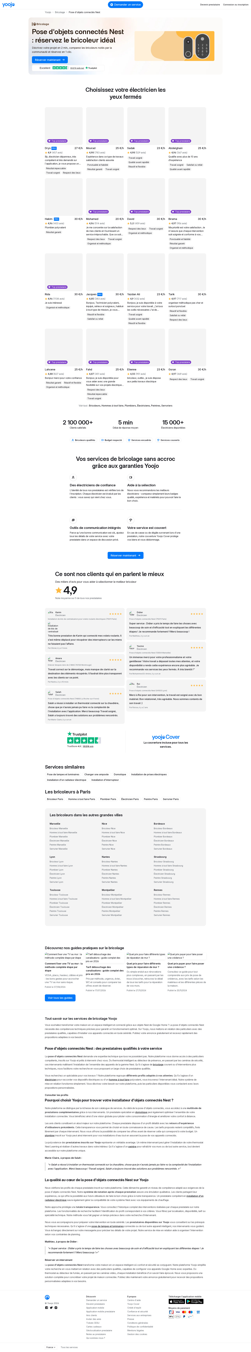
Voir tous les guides (60, 997)
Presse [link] (130, 1319)
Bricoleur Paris (55, 799)
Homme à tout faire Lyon (61, 865)
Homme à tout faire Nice (113, 832)
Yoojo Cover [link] (133, 1304)
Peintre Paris (151, 799)
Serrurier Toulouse (59, 915)
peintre (132, 1146)
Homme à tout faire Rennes (167, 899)
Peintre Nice (108, 844)
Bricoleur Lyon (56, 861)
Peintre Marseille (58, 844)
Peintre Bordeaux (162, 844)
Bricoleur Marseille (59, 828)
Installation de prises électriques (149, 774)
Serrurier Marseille (59, 849)
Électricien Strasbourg (164, 874)
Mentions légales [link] (135, 1330)
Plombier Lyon (56, 869)
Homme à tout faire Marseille (63, 832)
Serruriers (166, 405)
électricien (51, 1079)
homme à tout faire (119, 1079)
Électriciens (143, 405)
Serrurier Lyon (56, 882)
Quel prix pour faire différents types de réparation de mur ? (144, 965)
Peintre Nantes (109, 878)
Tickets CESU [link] (92, 1323)
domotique (141, 1112)
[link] (57, 693)
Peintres (155, 405)
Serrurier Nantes (110, 882)
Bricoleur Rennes (162, 894)
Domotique (120, 774)
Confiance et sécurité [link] (137, 1311)
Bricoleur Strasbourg (164, 861)
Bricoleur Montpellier (112, 894)
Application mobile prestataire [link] (100, 1311)
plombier (50, 1135)
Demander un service (127, 4)
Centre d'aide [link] (134, 1300)
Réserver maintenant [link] (48, 59)
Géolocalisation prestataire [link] (99, 1330)
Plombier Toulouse (59, 903)
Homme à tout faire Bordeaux (168, 832)
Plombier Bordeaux (163, 836)
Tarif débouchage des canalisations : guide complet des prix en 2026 (105, 970)
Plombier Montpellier (112, 903)
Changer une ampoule (96, 774)
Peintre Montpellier (111, 911)
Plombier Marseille (59, 836)
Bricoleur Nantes (110, 861)
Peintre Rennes (161, 911)
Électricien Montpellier (112, 907)
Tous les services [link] (69, 1347)
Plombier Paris (108, 799)
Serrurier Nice (108, 849)
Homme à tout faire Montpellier (116, 899)
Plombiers (130, 405)
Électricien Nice (109, 840)
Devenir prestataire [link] (95, 1304)
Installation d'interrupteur (105, 779)
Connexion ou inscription (236, 4)
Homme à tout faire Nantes (114, 865)
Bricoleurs (94, 405)
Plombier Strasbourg (164, 869)
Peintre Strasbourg (163, 878)
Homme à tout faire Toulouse (63, 899)
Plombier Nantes (110, 869)
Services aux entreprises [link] (139, 1315)
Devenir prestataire (210, 4)
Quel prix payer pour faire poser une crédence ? (186, 965)
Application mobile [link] (95, 1307)
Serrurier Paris (171, 799)
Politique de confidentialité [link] (140, 1326)
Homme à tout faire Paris (81, 799)
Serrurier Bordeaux (163, 849)
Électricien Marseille (59, 840)
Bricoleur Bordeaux (163, 828)
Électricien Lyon (57, 874)
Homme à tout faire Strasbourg (168, 865)
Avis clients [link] (91, 1315)
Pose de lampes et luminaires (63, 774)
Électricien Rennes (163, 907)
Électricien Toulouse (59, 907)
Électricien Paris (130, 799)
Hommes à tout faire (112, 405)
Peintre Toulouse (58, 911)
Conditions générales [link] (137, 1323)
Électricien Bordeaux (164, 840)
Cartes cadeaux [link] (94, 1326)
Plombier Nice (108, 836)
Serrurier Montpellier (112, 915)
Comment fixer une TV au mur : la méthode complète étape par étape (64, 967)
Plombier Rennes (162, 903)
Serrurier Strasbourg (163, 882)
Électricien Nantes (110, 874)
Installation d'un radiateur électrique (66, 779)
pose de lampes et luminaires (108, 1226)
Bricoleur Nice (108, 828)
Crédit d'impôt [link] (134, 1307)
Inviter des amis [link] (93, 1319)
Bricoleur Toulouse (59, 894)
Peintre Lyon (56, 878)
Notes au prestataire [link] (96, 1334)
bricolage (158, 1064)
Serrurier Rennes (162, 915)
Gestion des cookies (137, 1334)
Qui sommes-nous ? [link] (95, 1338)
